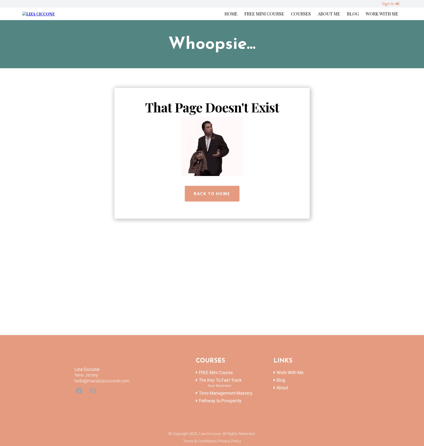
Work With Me (382, 14)
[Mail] (93, 391)
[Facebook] (79, 391)
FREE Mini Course (264, 14)
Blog (353, 14)
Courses (301, 14)
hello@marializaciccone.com (102, 380)
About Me (329, 14)
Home (231, 14)
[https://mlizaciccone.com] (38, 13)
